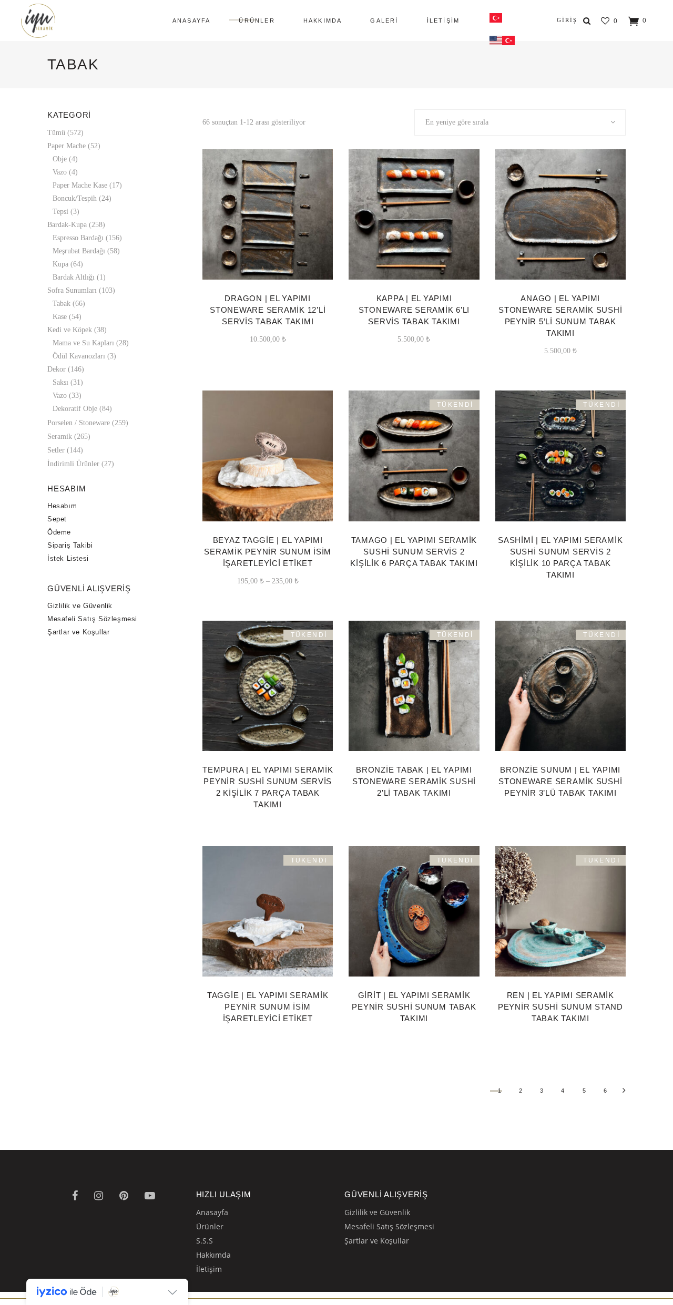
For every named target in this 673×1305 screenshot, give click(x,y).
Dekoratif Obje (75, 409)
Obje (60, 159)
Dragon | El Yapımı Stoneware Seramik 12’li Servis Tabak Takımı (267, 310)
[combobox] (520, 122)
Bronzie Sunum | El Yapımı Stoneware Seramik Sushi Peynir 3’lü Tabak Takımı (560, 781)
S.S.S (204, 1241)
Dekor (56, 369)
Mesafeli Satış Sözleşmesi (92, 619)
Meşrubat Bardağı (79, 251)
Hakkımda (213, 1255)
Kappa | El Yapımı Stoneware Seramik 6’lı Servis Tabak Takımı (414, 310)
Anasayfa (212, 1212)
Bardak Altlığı (74, 277)
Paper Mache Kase (80, 185)
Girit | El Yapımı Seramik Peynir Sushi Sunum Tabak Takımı (414, 1007)
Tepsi (60, 211)
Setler (56, 450)
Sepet (57, 519)
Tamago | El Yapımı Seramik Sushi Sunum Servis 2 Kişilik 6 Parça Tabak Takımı (413, 552)
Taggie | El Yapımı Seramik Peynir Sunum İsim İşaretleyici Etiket (268, 1007)
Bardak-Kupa (67, 225)
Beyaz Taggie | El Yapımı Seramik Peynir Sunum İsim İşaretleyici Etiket (267, 552)
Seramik (59, 436)
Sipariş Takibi (70, 545)
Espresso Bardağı (78, 238)
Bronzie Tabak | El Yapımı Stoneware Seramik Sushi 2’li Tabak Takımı (414, 781)
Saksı (60, 382)
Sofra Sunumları (72, 290)
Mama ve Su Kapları (83, 343)
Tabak (61, 303)
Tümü (56, 133)
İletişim (209, 1269)
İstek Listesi (68, 558)
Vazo (60, 172)
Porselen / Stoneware (78, 423)
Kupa (60, 264)
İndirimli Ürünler (73, 464)
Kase (60, 317)
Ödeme (59, 532)
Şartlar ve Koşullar (78, 632)
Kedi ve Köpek (69, 330)
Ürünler (209, 1226)
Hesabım (62, 506)
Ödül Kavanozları (79, 356)
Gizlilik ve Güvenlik (80, 606)
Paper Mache (66, 146)
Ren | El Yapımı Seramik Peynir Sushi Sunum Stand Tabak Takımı (560, 1007)
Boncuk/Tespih (75, 198)
